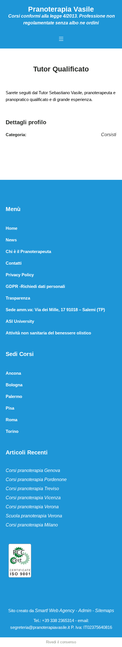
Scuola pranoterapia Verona (34, 515)
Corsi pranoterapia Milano (32, 524)
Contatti (14, 263)
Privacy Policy (20, 274)
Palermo (14, 396)
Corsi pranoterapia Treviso (32, 488)
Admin (84, 610)
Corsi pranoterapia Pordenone (36, 479)
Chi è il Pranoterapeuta (28, 251)
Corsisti (108, 134)
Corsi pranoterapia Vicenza (33, 497)
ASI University (20, 321)
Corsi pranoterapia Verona (32, 506)
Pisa (10, 408)
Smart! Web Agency (55, 610)
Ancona (13, 373)
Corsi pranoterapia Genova (33, 470)
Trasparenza (18, 298)
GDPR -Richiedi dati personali (35, 286)
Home (11, 228)
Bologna (14, 384)
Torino (12, 431)
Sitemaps (104, 610)
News (11, 239)
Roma (11, 419)
